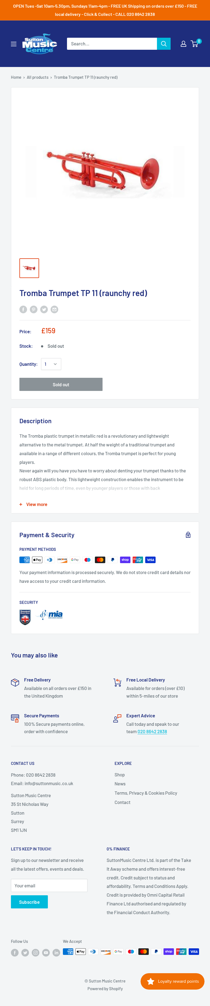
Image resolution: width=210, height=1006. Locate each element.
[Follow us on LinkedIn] (56, 952)
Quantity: (28, 364)
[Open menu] (13, 44)
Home (16, 77)
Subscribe (29, 902)
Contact (122, 802)
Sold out (61, 384)
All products (37, 77)
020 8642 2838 (152, 731)
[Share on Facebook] (23, 309)
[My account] (183, 44)
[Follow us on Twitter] (25, 952)
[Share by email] (54, 309)
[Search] (164, 44)
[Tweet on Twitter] (44, 309)
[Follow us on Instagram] (35, 952)
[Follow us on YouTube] (46, 952)
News (120, 783)
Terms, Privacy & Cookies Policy (146, 793)
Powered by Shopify (105, 988)
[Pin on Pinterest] (33, 309)
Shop (120, 774)
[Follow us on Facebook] (15, 952)
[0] (194, 43)
